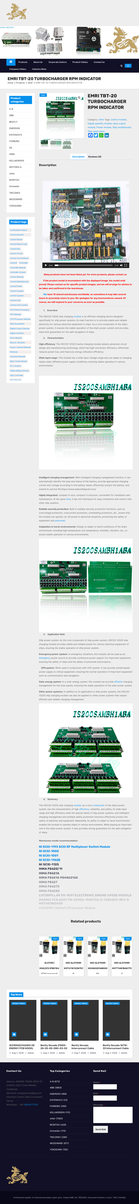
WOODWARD (15, 199)
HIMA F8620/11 (50, 869)
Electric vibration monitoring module (18, 336)
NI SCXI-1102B (49, 860)
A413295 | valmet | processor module (67, 908)
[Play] (46, 265)
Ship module (15, 374)
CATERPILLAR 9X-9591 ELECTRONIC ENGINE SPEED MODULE (85, 895)
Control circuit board (19, 252)
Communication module (17, 228)
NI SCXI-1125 (49, 864)
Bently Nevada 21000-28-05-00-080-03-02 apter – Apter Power (53, 1048)
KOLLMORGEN (16, 160)
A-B (11, 109)
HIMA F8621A (49, 873)
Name (97, 1082)
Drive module (16, 332)
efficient (118, 681)
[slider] (84, 265)
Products (23, 62)
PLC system (15, 360)
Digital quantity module (17, 327)
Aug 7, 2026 (18, 1053)
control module (16, 271)
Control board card (18, 238)
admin (30, 1053)
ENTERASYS (15, 134)
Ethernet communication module (17, 346)
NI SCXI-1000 (49, 851)
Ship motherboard (18, 378)
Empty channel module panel (20, 341)
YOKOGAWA (15, 205)
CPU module (15, 308)
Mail (96, 1093)
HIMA (12, 154)
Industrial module (17, 350)
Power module (104, 127)
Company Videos (17, 69)
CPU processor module (20, 313)
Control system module (17, 289)
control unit (15, 294)
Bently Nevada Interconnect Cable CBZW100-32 (83, 1048)
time (68, 499)
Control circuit (16, 247)
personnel (60, 520)
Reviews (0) (94, 156)
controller (23, 257)
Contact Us (99, 62)
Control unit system (19, 299)
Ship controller (16, 369)
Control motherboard (19, 275)
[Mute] (121, 265)
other (30, 82)
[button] (122, 65)
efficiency (84, 809)
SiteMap (122, 1197)
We (45, 294)
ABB (11, 115)
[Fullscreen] (125, 265)
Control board (16, 233)
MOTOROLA (15, 167)
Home (10, 82)
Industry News (39, 69)
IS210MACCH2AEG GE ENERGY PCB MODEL (22, 1047)
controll (13, 257)
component (98, 805)
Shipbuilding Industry (19, 364)
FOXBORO (14, 141)
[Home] (10, 62)
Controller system (18, 266)
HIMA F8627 (48, 882)
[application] (85, 224)
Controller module (18, 261)
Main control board (18, 355)
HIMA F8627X (49, 886)
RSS (115, 1197)
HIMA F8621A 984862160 (58, 877)
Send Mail (100, 1129)
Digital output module (19, 322)
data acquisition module (17, 317)
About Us (38, 62)
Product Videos (80, 62)
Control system (17, 285)
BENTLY (13, 121)
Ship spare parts (96, 131)
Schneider (14, 186)
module (77, 316)
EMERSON (14, 128)
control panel (16, 280)
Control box (15, 243)
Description (78, 156)
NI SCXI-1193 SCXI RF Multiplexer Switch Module (74, 847)
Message (99, 1104)
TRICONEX (14, 192)
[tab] (78, 157)
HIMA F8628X (49, 891)
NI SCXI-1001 (48, 855)
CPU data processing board (19, 303)
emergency (44, 658)
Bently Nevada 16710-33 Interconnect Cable (116, 1047)
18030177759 (31, 1104)
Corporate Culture (58, 62)
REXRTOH (14, 180)
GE (10, 147)
